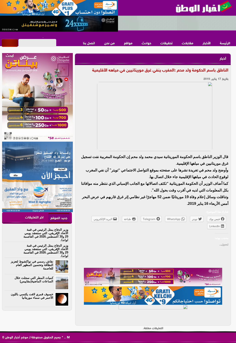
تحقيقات (166, 43)
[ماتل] (153, 314)
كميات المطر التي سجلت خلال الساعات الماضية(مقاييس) (34, 279)
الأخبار (207, 43)
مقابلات (187, 43)
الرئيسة (225, 43)
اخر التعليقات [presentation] (34, 218)
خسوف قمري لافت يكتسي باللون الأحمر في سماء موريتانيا (32, 295)
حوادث (146, 43)
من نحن (109, 43)
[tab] (59, 218)
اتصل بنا (89, 43)
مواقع (128, 43)
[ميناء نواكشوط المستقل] (177, 23)
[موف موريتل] (59, 8)
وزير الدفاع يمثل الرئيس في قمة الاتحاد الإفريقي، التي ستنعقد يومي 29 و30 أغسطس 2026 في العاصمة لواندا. (46, 235)
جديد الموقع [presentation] (58, 218)
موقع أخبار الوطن (16, 338)
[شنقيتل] (59, 24)
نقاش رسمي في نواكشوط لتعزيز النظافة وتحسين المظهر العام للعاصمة (32, 265)
